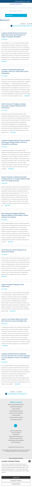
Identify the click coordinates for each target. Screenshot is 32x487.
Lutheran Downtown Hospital (16, 413)
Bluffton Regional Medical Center (16, 404)
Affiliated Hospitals (16, 402)
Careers (28, 1)
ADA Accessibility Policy (16, 430)
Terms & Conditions (16, 432)
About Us (15, 11)
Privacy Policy (16, 434)
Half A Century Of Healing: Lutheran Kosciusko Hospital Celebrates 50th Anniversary (13, 106)
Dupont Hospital (16, 408)
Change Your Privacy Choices (16, 436)
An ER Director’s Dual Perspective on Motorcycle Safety (13, 251)
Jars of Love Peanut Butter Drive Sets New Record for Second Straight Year (14, 320)
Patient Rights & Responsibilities (16, 440)
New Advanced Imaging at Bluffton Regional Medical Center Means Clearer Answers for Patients (14, 215)
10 (28, 25)
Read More (4, 61)
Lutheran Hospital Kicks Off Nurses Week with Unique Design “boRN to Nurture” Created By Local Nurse (15, 142)
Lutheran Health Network (20, 1)
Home (11, 11)
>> (31, 25)
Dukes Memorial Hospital (16, 406)
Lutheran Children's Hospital (16, 411)
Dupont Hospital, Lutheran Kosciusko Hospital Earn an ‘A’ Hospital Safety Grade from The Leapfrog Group (15, 179)
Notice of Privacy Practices (16, 438)
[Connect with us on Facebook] (15, 425)
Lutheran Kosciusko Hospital (16, 417)
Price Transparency (16, 442)
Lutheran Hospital (16, 415)
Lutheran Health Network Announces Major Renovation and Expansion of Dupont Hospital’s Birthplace (14, 35)
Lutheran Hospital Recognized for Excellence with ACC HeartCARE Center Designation (14, 71)
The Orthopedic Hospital (16, 419)
